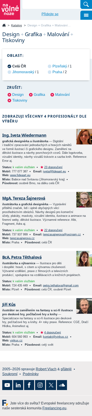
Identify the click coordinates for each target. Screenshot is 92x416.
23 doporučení (53, 167)
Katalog (16, 25)
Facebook (29, 385)
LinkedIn (18, 385)
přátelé (66, 369)
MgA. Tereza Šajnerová (23, 198)
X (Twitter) (51, 385)
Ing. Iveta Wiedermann (24, 135)
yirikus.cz (16, 340)
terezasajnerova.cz (22, 238)
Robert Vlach (46, 369)
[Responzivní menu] (86, 15)
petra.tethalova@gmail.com (61, 285)
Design (18, 95)
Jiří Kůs (9, 304)
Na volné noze (4, 26)
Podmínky (31, 374)
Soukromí (9, 374)
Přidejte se (50, 14)
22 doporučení (53, 230)
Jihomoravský (23, 72)
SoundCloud (62, 385)
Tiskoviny (19, 100)
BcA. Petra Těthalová (22, 257)
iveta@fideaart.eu (54, 171)
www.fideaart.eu (20, 175)
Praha (57, 72)
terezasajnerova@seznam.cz (62, 234)
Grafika (39, 95)
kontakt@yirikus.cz (55, 336)
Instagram (40, 385)
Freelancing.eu (6, 403)
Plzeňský (59, 66)
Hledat (86, 4)
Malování (62, 95)
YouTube (7, 385)
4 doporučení (52, 332)
